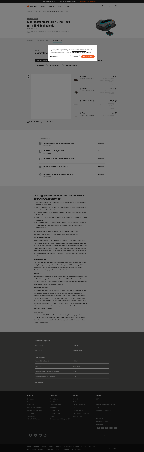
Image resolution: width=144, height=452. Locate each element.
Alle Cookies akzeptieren (88, 56)
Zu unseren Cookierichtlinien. (79, 52)
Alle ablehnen (75, 56)
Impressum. (88, 52)
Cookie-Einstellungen (54, 56)
